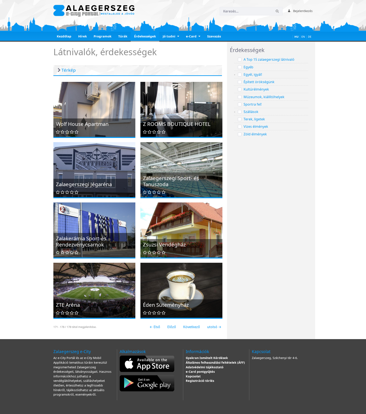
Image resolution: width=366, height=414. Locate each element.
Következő (191, 327)
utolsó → (214, 327)
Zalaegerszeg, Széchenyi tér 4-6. (275, 358)
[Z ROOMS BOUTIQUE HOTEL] (181, 109)
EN (303, 37)
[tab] (271, 50)
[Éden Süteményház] (181, 289)
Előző (171, 327)
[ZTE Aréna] (94, 289)
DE (309, 37)
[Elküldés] (277, 11)
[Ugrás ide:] (94, 11)
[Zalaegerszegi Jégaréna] (94, 169)
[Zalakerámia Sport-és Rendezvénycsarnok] (94, 229)
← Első (155, 327)
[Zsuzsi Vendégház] (181, 232)
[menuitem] (64, 37)
